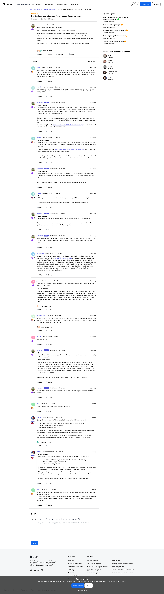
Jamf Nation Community (75, 567)
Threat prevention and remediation (123, 570)
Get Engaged (75, 4)
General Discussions (23, 4)
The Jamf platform (92, 560)
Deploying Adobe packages (112, 25)
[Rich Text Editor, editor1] (63, 530)
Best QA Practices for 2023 (63, 258)
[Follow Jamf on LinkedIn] (35, 570)
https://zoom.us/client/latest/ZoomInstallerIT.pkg (68, 125)
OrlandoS (39, 87)
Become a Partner (73, 576)
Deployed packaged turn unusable (114, 36)
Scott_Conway (41, 315)
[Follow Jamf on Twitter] (31, 570)
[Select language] (137, 4)
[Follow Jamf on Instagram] (42, 570)
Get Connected (48, 4)
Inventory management (94, 573)
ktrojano (110, 60)
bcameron (40, 25)
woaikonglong (112, 71)
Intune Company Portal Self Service (114, 30)
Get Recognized (62, 4)
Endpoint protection (118, 567)
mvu (109, 77)
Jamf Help (71, 560)
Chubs (110, 55)
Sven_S (39, 67)
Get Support (36, 4)
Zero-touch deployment (94, 563)
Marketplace (71, 573)
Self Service (116, 560)
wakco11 (39, 417)
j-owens (39, 281)
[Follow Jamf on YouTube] (38, 570)
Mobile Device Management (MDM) (97, 567)
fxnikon (39, 336)
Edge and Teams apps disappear (113, 41)
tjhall (38, 403)
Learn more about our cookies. (116, 581)
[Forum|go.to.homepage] (7, 4)
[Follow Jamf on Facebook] (46, 570)
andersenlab (40, 253)
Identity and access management (122, 563)
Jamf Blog (71, 570)
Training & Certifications (75, 563)
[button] (145, 4)
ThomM (110, 66)
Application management (94, 570)
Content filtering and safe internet (122, 573)
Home (30, 9)
